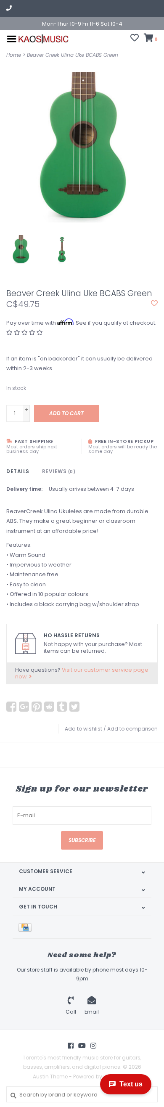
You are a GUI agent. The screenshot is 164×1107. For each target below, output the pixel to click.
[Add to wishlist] (154, 304)
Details (17, 471)
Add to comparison (132, 728)
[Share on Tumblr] (62, 707)
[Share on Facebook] (11, 707)
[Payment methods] (26, 927)
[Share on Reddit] (49, 707)
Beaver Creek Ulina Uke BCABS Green (72, 54)
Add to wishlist (83, 728)
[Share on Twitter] (74, 707)
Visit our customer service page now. (81, 673)
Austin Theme (50, 1076)
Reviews (59, 471)
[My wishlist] (134, 39)
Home (13, 54)
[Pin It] (37, 707)
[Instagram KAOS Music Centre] (93, 1045)
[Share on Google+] (24, 707)
